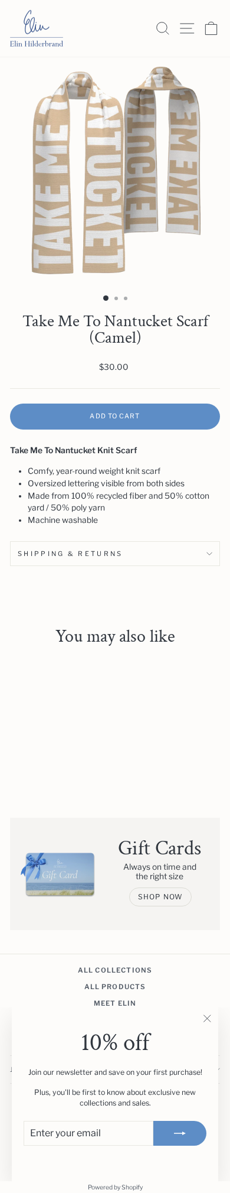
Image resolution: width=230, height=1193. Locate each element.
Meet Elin (115, 1003)
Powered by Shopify (115, 1187)
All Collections (115, 970)
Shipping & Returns (70, 554)
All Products (115, 987)
